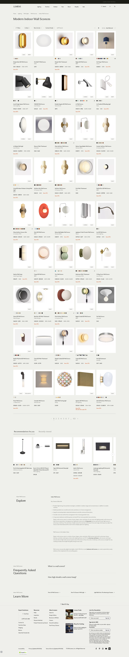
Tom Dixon (98, 402)
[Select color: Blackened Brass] (66, 142)
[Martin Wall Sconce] (82, 446)
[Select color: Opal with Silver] (104, 397)
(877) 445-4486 (26, 618)
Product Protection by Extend (41, 622)
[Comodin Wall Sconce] (43, 379)
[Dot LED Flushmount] (106, 337)
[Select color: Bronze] (13, 100)
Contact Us (21, 622)
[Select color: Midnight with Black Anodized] (83, 355)
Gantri (98, 63)
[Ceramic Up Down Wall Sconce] (106, 124)
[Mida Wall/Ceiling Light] (64, 379)
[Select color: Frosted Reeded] (13, 397)
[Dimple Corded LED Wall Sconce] (64, 337)
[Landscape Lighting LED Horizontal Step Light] (102, 446)
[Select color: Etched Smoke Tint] (19, 313)
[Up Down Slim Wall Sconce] (43, 167)
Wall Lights (26, 13)
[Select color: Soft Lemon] (85, 100)
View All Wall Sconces (53, 592)
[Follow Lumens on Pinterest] (99, 649)
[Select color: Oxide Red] (61, 142)
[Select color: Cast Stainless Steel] (98, 464)
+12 (115, 58)
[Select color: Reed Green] (63, 142)
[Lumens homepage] (17, 7)
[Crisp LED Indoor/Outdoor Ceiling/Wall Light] (23, 167)
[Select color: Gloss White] (37, 313)
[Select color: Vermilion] (39, 228)
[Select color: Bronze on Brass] (97, 464)
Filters (18, 28)
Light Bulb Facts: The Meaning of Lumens (103, 592)
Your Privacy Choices (54, 625)
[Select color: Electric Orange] (83, 100)
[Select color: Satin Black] (57, 464)
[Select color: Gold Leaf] (24, 464)
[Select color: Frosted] (57, 58)
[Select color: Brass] (57, 142)
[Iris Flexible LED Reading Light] (106, 82)
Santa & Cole (58, 105)
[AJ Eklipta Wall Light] (23, 124)
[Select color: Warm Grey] (86, 100)
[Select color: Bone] (60, 142)
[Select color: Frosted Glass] (18, 58)
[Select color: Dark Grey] (16, 464)
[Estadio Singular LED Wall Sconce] (64, 82)
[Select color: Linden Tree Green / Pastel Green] (58, 270)
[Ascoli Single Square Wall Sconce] (23, 82)
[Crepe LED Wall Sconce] (43, 253)
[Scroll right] (112, 454)
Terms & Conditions (53, 622)
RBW (14, 63)
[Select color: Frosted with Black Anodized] (86, 355)
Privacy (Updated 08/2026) (35, 648)
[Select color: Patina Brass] (58, 142)
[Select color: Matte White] (97, 185)
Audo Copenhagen (17, 276)
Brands (35, 617)
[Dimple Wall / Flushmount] (64, 40)
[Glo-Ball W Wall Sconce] (43, 40)
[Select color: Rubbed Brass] (77, 464)
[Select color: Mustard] (107, 58)
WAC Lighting (36, 471)
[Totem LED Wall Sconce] (23, 295)
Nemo (77, 234)
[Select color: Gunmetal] (39, 313)
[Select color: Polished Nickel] (75, 464)
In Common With (59, 148)
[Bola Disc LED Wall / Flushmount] (43, 295)
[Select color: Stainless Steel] (80, 100)
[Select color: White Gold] (57, 397)
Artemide (36, 148)
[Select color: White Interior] (13, 58)
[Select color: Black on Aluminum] (94, 464)
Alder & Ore (76, 470)
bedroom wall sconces (92, 549)
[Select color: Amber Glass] (16, 58)
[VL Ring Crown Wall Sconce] (106, 253)
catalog (83, 627)
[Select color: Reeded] (15, 397)
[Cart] (115, 6)
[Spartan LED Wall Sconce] (85, 379)
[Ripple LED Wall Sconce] (85, 40)
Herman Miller (79, 148)
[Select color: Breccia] (98, 185)
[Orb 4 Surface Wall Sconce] (64, 295)
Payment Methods (38, 620)
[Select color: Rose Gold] (40, 313)
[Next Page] (77, 418)
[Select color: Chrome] (13, 185)
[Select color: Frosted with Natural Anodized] (85, 355)
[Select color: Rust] (21, 464)
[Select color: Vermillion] (100, 185)
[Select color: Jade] (79, 58)
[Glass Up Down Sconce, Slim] (23, 210)
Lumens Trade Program (109, 1)
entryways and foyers (93, 538)
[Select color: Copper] (76, 58)
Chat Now (26, 613)
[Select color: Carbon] (100, 58)
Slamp (56, 402)
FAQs (35, 612)
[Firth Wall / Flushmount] (85, 167)
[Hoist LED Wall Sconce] (43, 210)
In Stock (26, 28)
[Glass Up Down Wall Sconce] (64, 124)
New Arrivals (37, 28)
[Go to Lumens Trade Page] (69, 614)
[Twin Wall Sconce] (64, 253)
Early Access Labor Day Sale (64, 1)
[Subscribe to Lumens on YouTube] (106, 649)
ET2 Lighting (78, 402)
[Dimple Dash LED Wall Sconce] (23, 40)
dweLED (98, 360)
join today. (81, 615)
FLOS (35, 63)
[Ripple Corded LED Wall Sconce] (85, 295)
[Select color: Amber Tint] (18, 313)
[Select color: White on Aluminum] (100, 464)
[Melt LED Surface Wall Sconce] (106, 379)
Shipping (20, 627)
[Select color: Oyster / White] (60, 270)
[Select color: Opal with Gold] (103, 397)
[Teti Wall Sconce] (106, 295)
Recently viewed (45, 431)
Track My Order (22, 625)
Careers (51, 620)
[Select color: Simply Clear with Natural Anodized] (76, 355)
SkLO (56, 276)
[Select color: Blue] (36, 228)
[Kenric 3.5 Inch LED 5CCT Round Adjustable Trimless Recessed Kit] (42, 446)
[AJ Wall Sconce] (85, 82)
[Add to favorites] (15, 55)
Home (14, 13)
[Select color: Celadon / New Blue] (55, 270)
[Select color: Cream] (34, 228)
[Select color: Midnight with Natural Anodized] (82, 355)
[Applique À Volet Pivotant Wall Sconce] (85, 210)
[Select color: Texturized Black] (55, 100)
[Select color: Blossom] (97, 58)
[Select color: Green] (100, 142)
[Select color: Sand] (22, 464)
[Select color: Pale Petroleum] (77, 100)
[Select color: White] (60, 58)
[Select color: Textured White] (16, 100)
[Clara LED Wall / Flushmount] (43, 337)
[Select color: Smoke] (58, 58)
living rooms (88, 521)
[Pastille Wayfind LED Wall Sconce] (23, 337)
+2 (30, 464)
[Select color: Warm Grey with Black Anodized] (80, 355)
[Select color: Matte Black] (18, 100)
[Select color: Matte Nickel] (15, 100)
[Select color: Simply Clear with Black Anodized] (77, 355)
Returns (20, 630)
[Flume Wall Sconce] (23, 379)
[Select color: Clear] (15, 313)
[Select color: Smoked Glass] (15, 58)
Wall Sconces (34, 13)
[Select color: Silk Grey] (103, 185)
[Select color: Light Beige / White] (57, 270)
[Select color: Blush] (34, 270)
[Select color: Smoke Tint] (16, 313)
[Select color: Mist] (106, 58)
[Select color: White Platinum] (55, 397)
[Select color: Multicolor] (60, 397)
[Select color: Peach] (64, 142)
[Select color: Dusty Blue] (82, 100)
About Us (51, 612)
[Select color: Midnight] (104, 58)
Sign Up (107, 618)
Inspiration (36, 615)
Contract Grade (49, 28)
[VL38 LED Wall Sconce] (43, 82)
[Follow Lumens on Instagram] (103, 649)
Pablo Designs (16, 318)
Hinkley (55, 470)
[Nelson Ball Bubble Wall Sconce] (64, 210)
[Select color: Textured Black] (114, 464)
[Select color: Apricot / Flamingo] (61, 270)
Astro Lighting (16, 105)
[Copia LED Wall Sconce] (85, 337)
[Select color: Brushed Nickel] (101, 100)
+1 (73, 143)
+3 (94, 100)
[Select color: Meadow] (103, 58)
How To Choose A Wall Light (77, 592)
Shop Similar (24, 54)
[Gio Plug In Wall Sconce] (106, 40)
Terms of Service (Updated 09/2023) (54, 648)
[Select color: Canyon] (98, 58)
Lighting (20, 13)
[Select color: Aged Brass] (115, 464)
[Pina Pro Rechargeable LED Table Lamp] (22, 446)
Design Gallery (52, 615)
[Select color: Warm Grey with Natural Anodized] (79, 355)
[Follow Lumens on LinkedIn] (109, 649)
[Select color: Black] (34, 100)
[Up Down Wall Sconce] (64, 167)
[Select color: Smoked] (80, 58)
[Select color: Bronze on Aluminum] (95, 464)
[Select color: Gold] (100, 397)
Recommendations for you (24, 431)
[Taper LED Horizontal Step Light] (62, 446)
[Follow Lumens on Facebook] (96, 649)
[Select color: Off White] (98, 100)
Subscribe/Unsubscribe (23, 632)
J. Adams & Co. (16, 402)
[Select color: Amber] (55, 58)
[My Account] (110, 6)
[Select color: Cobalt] (101, 58)
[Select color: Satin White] (55, 464)
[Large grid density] (98, 28)
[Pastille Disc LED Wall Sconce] (106, 167)
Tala (77, 190)
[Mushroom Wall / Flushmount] (85, 253)
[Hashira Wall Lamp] (23, 253)
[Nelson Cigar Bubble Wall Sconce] (85, 124)
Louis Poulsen (37, 105)
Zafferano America (17, 470)
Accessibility (21, 648)
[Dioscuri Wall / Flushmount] (43, 124)
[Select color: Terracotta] (103, 142)
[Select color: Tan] (101, 142)
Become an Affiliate (54, 617)
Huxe (97, 105)
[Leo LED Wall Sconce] (106, 210)
